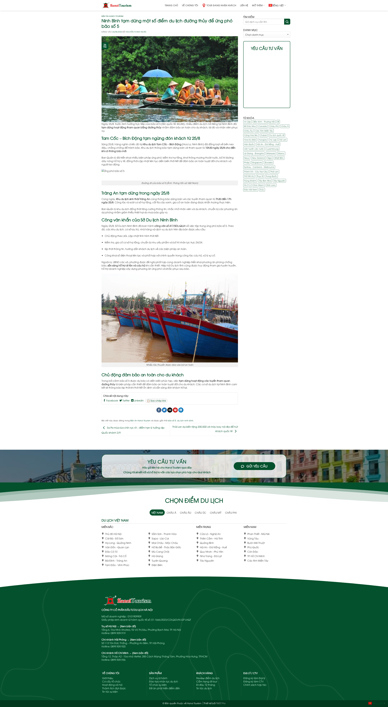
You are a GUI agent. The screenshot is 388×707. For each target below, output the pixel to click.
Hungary (263, 139)
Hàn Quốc (249, 144)
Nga (270, 157)
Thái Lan (274, 171)
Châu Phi (274, 126)
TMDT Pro (221, 703)
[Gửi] (287, 21)
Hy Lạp (273, 139)
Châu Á (285, 126)
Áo (245, 185)
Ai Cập (247, 121)
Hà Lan (282, 139)
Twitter (126, 400)
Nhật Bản (279, 157)
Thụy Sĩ (260, 175)
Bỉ (278, 121)
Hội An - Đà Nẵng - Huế (268, 144)
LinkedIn (139, 400)
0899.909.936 (118, 659)
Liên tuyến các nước (254, 148)
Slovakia (269, 162)
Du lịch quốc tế (276, 135)
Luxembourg (272, 148)
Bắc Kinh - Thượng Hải (264, 121)
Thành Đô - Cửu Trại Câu (256, 171)
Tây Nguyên (279, 180)
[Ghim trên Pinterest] (175, 410)
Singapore (257, 162)
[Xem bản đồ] (128, 626)
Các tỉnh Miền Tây (264, 130)
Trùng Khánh (250, 180)
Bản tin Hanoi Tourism (112, 16)
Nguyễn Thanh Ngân (136, 31)
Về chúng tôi (190, 5)
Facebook (112, 400)
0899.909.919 (118, 633)
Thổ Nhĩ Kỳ (249, 175)
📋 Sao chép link (156, 400)
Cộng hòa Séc (251, 135)
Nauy (246, 157)
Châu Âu (248, 130)
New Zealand (258, 157)
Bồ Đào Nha (250, 126)
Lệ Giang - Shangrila (254, 153)
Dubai (264, 135)
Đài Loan (271, 185)
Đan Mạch (259, 185)
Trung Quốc (271, 175)
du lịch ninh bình (185, 420)
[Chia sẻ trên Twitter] (164, 410)
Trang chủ (171, 5)
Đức (262, 189)
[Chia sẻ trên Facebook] (158, 410)
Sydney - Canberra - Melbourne (259, 167)
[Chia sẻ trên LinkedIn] (180, 410)
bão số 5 (172, 420)
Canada (263, 126)
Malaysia (271, 153)
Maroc (281, 153)
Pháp (246, 162)
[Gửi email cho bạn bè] (169, 410)
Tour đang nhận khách (221, 5)
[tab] (157, 512)
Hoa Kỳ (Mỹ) (250, 139)
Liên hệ (244, 5)
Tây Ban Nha (265, 180)
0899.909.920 (118, 646)
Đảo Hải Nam (250, 189)
